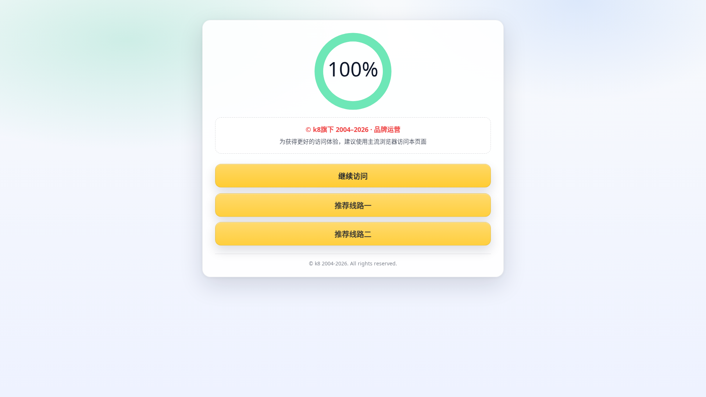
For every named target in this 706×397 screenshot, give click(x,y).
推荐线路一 (353, 206)
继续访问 (353, 176)
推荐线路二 (353, 234)
